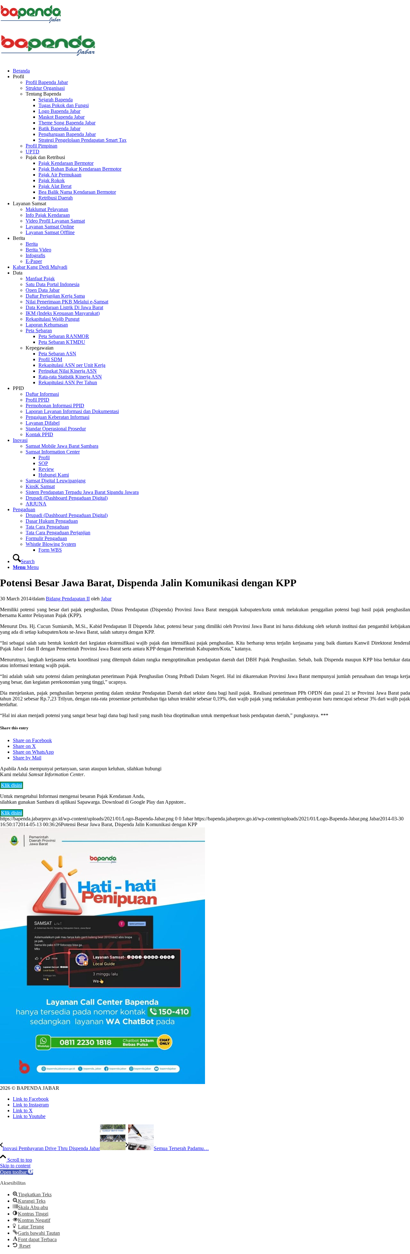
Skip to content (15, 1165)
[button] (16, 1172)
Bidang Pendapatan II (68, 598)
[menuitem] (211, 71)
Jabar (106, 598)
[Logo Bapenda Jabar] (48, 60)
